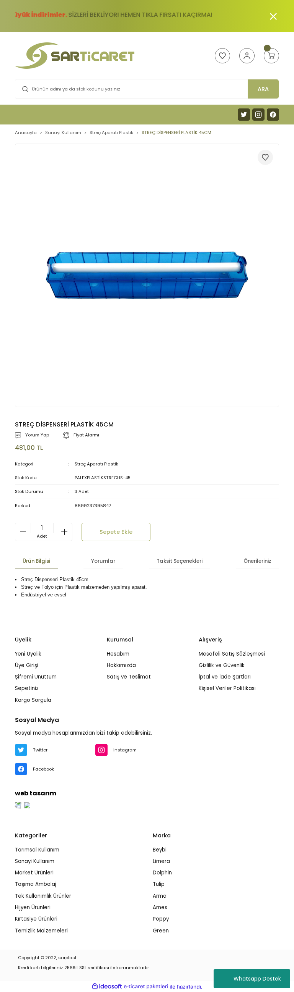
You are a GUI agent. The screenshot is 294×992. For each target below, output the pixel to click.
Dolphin (162, 872)
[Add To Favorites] (265, 157)
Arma (160, 896)
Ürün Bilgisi (36, 561)
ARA (263, 89)
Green (161, 930)
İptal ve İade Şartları (225, 676)
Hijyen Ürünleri (33, 907)
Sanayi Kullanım (34, 861)
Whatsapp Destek (257, 978)
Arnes (160, 907)
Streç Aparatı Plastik (96, 464)
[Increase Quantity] (64, 532)
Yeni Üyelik (28, 654)
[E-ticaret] (146, 987)
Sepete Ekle (116, 532)
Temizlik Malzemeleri (41, 930)
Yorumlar (103, 561)
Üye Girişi (26, 665)
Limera (161, 861)
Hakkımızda (121, 665)
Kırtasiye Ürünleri (36, 919)
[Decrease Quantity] (23, 532)
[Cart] (271, 55)
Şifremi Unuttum (36, 676)
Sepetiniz (27, 688)
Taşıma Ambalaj (35, 884)
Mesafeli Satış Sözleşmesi (232, 654)
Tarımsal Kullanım (37, 849)
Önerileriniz (257, 561)
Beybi (160, 849)
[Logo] (74, 55)
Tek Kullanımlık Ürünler (43, 896)
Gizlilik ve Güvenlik (222, 665)
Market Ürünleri (34, 872)
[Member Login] (247, 56)
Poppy (161, 919)
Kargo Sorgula (33, 700)
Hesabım (118, 654)
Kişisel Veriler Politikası (227, 688)
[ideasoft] (106, 986)
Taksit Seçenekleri (180, 561)
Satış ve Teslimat (129, 676)
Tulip (159, 884)
